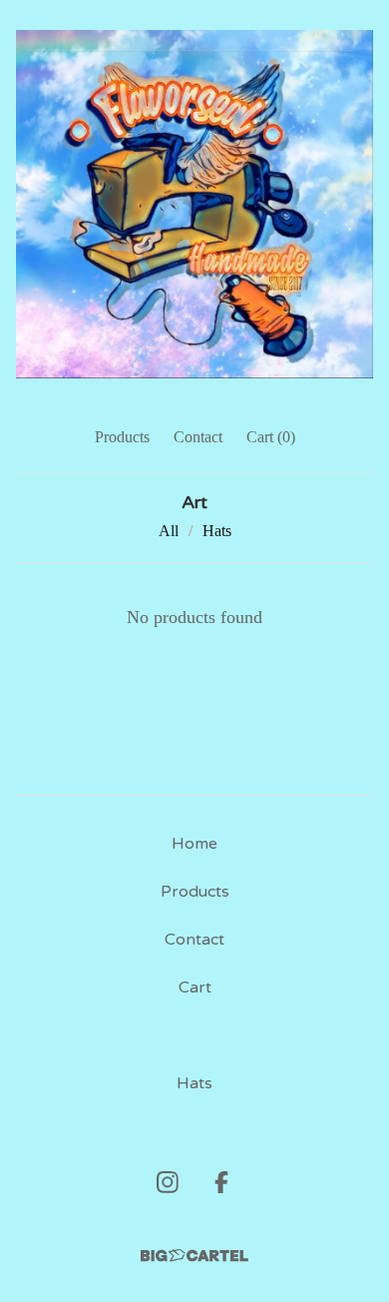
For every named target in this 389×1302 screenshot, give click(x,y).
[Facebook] (221, 1182)
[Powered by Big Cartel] (194, 1255)
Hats (216, 530)
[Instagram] (167, 1182)
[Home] (194, 204)
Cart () (270, 436)
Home (194, 844)
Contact (198, 436)
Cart (195, 987)
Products (122, 436)
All (169, 530)
